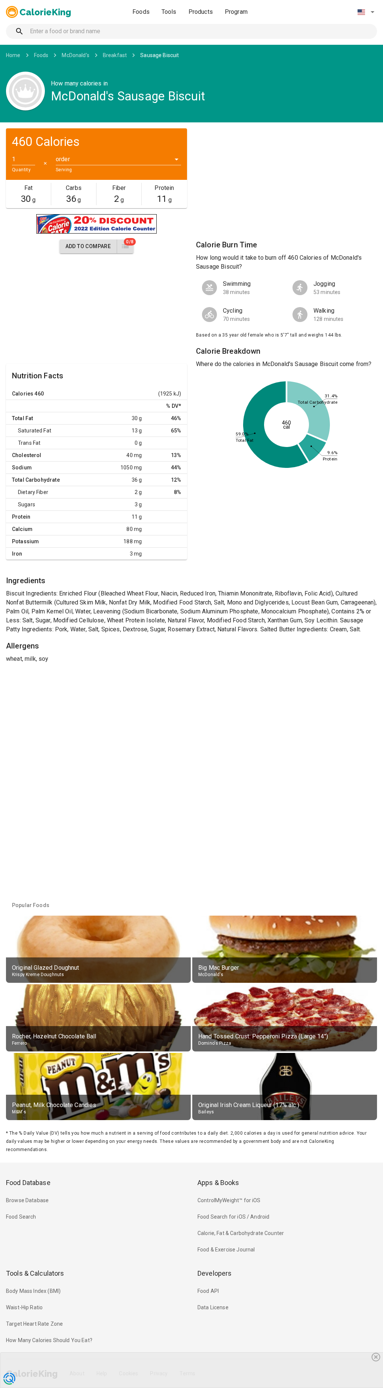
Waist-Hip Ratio (24, 1307)
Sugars (26, 504)
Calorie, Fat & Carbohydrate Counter (240, 1233)
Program (236, 11)
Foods (141, 11)
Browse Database (27, 1200)
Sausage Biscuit (159, 55)
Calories (22, 394)
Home (13, 55)
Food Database (28, 1183)
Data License (213, 1307)
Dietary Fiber (33, 492)
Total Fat (22, 418)
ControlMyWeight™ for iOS (229, 1200)
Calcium (22, 529)
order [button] (63, 159)
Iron (17, 554)
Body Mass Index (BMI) (33, 1291)
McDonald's (75, 55)
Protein (21, 517)
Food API (208, 1291)
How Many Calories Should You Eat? (49, 1340)
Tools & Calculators (35, 1273)
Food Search (21, 1217)
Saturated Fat (34, 431)
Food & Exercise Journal (226, 1250)
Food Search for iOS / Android (233, 1217)
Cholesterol (27, 455)
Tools (169, 11)
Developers (214, 1273)
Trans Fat (29, 443)
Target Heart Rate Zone (34, 1324)
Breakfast (115, 55)
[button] (366, 12)
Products (201, 11)
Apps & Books (218, 1183)
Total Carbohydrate (36, 480)
